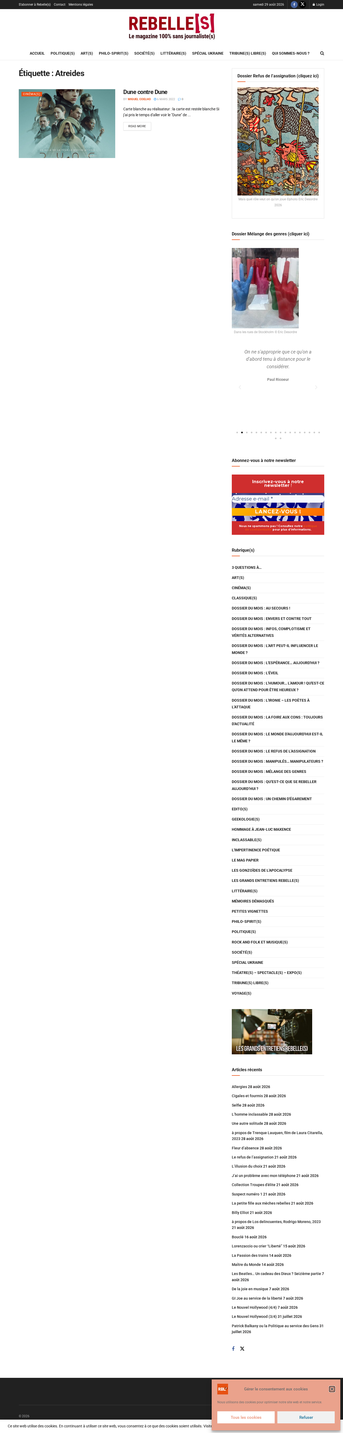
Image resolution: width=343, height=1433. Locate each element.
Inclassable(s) (247, 840)
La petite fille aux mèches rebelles (261, 1203)
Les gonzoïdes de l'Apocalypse (262, 870)
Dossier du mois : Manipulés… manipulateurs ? (277, 761)
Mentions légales (81, 4)
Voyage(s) (241, 993)
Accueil (37, 53)
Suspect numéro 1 (247, 1194)
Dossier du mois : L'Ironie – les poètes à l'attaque (271, 703)
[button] (332, 1389)
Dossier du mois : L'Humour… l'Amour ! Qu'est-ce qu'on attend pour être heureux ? (278, 686)
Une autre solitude (247, 1123)
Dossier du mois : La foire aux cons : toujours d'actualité (277, 720)
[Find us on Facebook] (294, 4)
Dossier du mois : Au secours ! (261, 608)
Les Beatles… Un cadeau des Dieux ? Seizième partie (276, 1274)
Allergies (239, 1087)
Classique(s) (244, 598)
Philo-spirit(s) (113, 53)
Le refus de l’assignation (253, 1157)
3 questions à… (247, 567)
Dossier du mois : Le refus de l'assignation (274, 751)
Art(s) (87, 53)
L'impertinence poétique (256, 850)
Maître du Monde (246, 1264)
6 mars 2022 (165, 99)
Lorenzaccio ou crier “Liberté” (257, 1246)
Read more (139, 125)
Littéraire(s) (173, 53)
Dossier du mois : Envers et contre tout (272, 618)
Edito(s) (240, 809)
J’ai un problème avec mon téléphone (264, 1176)
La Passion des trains (250, 1255)
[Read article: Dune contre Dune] (67, 123)
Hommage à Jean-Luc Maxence (261, 829)
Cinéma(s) (31, 94)
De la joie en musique (250, 1289)
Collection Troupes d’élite (253, 1185)
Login (319, 4)
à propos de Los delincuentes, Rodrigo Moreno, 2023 (276, 1222)
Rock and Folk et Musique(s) (260, 942)
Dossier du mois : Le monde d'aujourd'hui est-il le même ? (277, 737)
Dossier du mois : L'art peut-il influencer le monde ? (275, 649)
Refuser (306, 1417)
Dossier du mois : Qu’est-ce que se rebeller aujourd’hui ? (274, 785)
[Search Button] (322, 53)
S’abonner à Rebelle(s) (35, 4)
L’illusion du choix (247, 1166)
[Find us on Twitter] (302, 4)
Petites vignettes (250, 911)
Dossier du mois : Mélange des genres (269, 771)
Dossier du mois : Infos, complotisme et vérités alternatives (271, 632)
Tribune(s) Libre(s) (247, 53)
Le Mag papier (245, 860)
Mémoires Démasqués (253, 901)
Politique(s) (63, 53)
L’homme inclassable (250, 1114)
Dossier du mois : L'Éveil (255, 673)
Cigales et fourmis (247, 1096)
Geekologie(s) (246, 819)
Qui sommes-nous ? (291, 53)
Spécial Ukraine (207, 53)
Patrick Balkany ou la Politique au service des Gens (275, 1326)
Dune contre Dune (145, 92)
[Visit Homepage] (171, 27)
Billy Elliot (240, 1212)
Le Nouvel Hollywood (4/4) (254, 1307)
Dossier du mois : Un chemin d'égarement (272, 799)
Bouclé (238, 1237)
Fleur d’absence (245, 1148)
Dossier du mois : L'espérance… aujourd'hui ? (275, 663)
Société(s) (144, 53)
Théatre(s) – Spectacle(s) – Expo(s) (267, 973)
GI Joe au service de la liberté (257, 1298)
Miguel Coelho (139, 99)
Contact (59, 4)
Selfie (236, 1105)
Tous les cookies (246, 1417)
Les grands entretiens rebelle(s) (265, 880)
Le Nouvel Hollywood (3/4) (254, 1316)
